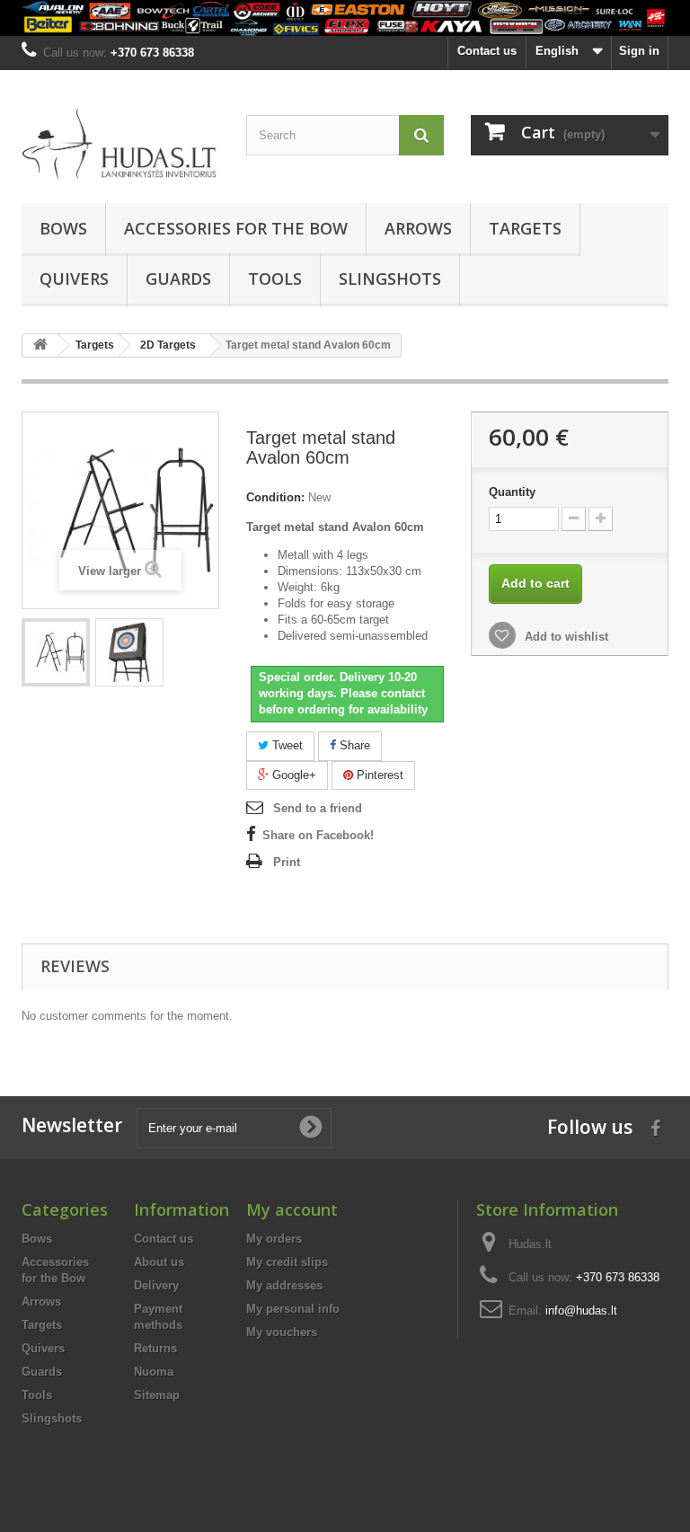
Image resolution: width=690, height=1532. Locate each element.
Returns (155, 1348)
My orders (274, 1238)
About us (159, 1262)
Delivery (156, 1285)
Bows (63, 228)
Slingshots (390, 278)
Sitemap (157, 1395)
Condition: (275, 497)
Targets (525, 228)
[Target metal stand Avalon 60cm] (55, 652)
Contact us (487, 51)
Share (353, 745)
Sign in (639, 51)
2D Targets (168, 345)
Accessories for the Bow (236, 228)
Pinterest (378, 775)
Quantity (512, 492)
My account (292, 1209)
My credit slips (287, 1262)
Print (286, 862)
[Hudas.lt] (120, 144)
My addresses (284, 1285)
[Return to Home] (40, 345)
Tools (275, 278)
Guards (178, 278)
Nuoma (153, 1371)
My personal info (293, 1308)
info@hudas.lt (581, 1310)
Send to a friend (317, 808)
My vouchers (281, 1332)
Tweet (286, 745)
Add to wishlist (564, 636)
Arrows (418, 228)
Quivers (74, 278)
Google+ (292, 775)
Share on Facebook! (318, 835)
